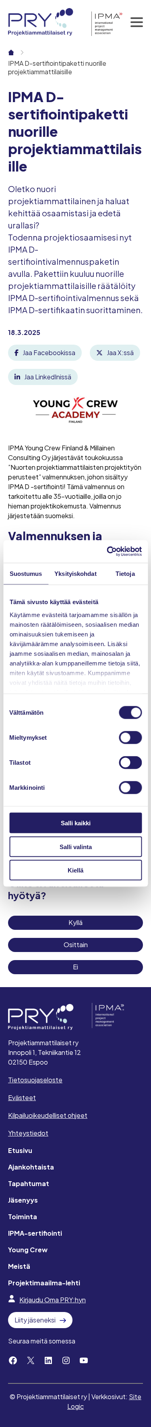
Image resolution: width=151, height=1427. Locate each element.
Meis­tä (19, 1266)
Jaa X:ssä (120, 352)
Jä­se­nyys (23, 1200)
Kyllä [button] (75, 922)
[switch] (130, 737)
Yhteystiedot (28, 1133)
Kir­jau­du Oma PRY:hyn (52, 1299)
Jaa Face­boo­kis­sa (49, 352)
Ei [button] (75, 966)
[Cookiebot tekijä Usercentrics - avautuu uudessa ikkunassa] (107, 551)
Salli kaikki (76, 823)
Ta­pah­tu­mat (28, 1183)
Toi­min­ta (22, 1216)
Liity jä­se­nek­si (35, 1320)
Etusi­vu (20, 1150)
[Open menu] (136, 22)
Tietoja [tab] (125, 573)
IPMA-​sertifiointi (35, 1233)
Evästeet (22, 1097)
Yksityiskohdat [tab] (75, 573)
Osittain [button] (76, 944)
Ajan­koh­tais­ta (31, 1167)
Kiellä (75, 870)
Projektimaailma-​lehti (44, 1282)
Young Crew (28, 1249)
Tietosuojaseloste (35, 1079)
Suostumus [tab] (26, 573)
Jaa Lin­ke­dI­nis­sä (47, 376)
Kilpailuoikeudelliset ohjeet (47, 1115)
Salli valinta (76, 846)
